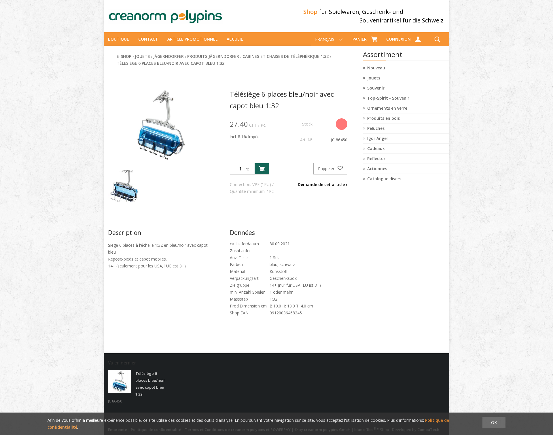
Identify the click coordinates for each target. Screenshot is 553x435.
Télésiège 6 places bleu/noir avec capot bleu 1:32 (170, 63)
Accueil (235, 39)
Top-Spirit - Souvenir (388, 98)
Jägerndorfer (168, 56)
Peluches (376, 128)
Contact (148, 39)
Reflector (376, 158)
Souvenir (376, 88)
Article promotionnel (192, 39)
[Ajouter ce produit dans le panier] (262, 168)
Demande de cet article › (322, 184)
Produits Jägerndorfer (213, 56)
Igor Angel (377, 138)
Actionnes (377, 168)
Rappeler (327, 168)
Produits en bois (383, 118)
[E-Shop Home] (166, 16)
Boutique (118, 39)
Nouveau (376, 68)
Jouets (373, 78)
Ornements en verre (387, 108)
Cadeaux (376, 148)
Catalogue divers (384, 178)
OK (494, 422)
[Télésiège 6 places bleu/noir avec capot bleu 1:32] (119, 381)
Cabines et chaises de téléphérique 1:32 (286, 56)
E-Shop (124, 56)
